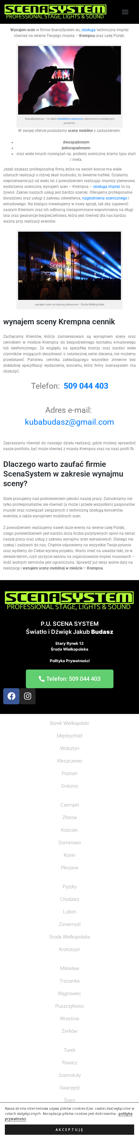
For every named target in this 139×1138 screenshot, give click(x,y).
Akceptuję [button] (70, 1129)
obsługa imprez (106, 186)
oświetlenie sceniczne (70, 118)
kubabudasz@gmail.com (69, 422)
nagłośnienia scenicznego (104, 198)
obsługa (88, 30)
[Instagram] (27, 696)
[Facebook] (11, 696)
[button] (125, 12)
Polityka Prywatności (70, 660)
